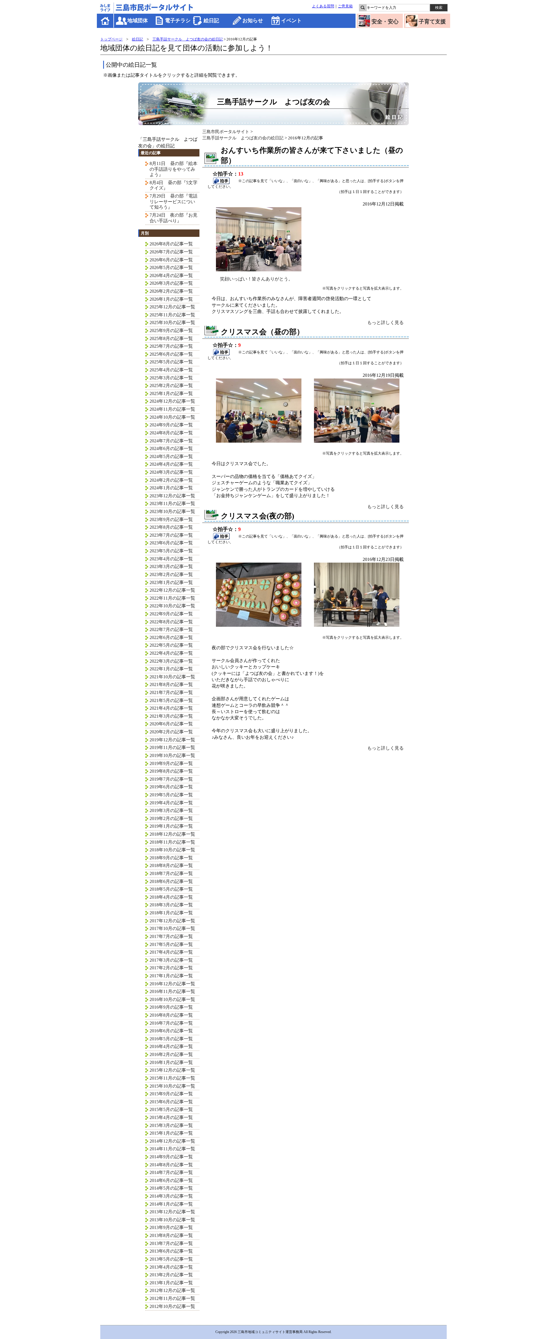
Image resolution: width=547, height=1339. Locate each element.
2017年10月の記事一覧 (172, 928)
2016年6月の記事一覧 (171, 1030)
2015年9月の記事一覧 (171, 1093)
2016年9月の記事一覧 (171, 1007)
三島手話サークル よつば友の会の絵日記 (187, 39)
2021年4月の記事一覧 (171, 708)
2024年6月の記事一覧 (171, 448)
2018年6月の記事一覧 (171, 881)
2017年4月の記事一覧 (171, 952)
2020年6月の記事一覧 (171, 723)
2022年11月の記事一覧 (172, 598)
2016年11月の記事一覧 (172, 991)
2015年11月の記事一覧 (172, 1078)
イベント (291, 20)
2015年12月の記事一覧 (172, 1070)
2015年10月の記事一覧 (172, 1086)
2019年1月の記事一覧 (171, 826)
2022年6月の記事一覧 (171, 637)
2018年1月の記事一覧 (171, 912)
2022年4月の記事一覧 (171, 653)
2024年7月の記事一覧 (171, 440)
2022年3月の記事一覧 (171, 661)
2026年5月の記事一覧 (171, 267)
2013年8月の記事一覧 (171, 1235)
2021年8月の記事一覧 (171, 684)
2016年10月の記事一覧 (172, 999)
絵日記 (211, 20)
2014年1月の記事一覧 (171, 1204)
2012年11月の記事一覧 (172, 1298)
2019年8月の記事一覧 (171, 771)
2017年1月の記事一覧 (171, 975)
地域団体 (137, 20)
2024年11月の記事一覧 (172, 409)
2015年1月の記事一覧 (171, 1133)
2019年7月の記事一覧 (171, 779)
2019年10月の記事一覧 (172, 755)
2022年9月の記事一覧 (171, 613)
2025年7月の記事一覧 (171, 346)
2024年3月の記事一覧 (171, 472)
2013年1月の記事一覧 (171, 1282)
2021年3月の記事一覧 (171, 716)
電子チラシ (178, 20)
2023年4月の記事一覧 (171, 558)
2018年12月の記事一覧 (172, 834)
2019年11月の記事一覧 (172, 747)
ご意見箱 (345, 6)
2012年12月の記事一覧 (172, 1290)
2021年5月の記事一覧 (171, 700)
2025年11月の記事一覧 (172, 314)
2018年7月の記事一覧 (171, 873)
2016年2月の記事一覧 (171, 1054)
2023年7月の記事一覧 (171, 535)
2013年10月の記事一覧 (172, 1219)
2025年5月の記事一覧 (171, 361)
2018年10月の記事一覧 (172, 849)
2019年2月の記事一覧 (171, 818)
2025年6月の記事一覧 (171, 354)
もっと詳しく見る (385, 322)
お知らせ (252, 20)
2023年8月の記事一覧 (171, 527)
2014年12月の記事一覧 (172, 1141)
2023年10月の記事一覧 (172, 511)
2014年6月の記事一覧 (171, 1180)
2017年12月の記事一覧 (172, 920)
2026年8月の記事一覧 (171, 243)
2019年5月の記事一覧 (171, 794)
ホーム (105, 21)
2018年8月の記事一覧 (171, 865)
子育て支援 (432, 22)
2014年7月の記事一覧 (171, 1172)
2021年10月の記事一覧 (172, 676)
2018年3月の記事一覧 (171, 904)
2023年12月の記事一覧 (172, 495)
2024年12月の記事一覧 (172, 401)
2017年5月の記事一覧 (171, 944)
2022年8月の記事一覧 (171, 621)
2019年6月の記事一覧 (171, 786)
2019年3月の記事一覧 (171, 810)
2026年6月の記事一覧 (171, 259)
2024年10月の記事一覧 (172, 417)
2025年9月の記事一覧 (171, 330)
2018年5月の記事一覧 (171, 889)
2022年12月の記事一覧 (172, 590)
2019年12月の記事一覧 (172, 739)
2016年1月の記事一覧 (171, 1062)
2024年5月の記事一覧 (171, 456)
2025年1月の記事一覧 (171, 393)
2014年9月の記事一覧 (171, 1156)
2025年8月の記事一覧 (171, 338)
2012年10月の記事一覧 (172, 1306)
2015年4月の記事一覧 (171, 1117)
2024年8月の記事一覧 (171, 432)
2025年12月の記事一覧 (172, 306)
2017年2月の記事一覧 (171, 967)
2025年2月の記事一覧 (171, 385)
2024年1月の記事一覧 (171, 487)
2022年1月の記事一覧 (171, 668)
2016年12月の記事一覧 (172, 983)
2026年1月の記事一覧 (171, 299)
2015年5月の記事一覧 (171, 1109)
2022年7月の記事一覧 (171, 629)
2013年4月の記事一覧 (171, 1267)
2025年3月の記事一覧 (171, 377)
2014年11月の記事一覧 (172, 1148)
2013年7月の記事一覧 (171, 1243)
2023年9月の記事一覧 (171, 519)
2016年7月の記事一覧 (171, 1023)
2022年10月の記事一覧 (172, 605)
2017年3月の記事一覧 (171, 960)
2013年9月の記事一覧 (171, 1227)
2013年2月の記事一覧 (171, 1274)
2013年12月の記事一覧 (172, 1211)
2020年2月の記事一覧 (171, 731)
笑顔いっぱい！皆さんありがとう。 (256, 278)
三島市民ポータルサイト (225, 131)
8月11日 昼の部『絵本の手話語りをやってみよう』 (173, 169)
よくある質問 (323, 6)
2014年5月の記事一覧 (171, 1188)
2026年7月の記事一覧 (171, 251)
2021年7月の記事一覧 (171, 692)
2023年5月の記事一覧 (171, 550)
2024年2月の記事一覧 (171, 480)
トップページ (111, 39)
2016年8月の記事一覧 (171, 1015)
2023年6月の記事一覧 (171, 542)
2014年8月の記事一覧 (171, 1164)
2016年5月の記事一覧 (171, 1038)
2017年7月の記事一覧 (171, 936)
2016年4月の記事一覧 (171, 1046)
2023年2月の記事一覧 (171, 574)
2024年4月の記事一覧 (171, 464)
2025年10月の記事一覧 (172, 322)
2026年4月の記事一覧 (171, 275)
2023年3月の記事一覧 (171, 566)
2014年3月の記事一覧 (171, 1196)
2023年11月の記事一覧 (172, 503)
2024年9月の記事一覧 (171, 424)
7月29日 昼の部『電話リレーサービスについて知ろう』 (173, 201)
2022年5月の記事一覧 (171, 645)
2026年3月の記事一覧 (171, 283)
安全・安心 (385, 22)
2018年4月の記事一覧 (171, 897)
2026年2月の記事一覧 (171, 291)
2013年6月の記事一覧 (171, 1251)
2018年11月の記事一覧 (172, 842)
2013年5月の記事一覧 (171, 1259)
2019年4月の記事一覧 (171, 802)
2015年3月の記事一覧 (171, 1125)
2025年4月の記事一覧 (171, 369)
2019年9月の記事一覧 (171, 763)
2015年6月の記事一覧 (171, 1101)
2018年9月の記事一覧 (171, 857)
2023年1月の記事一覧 (171, 582)
